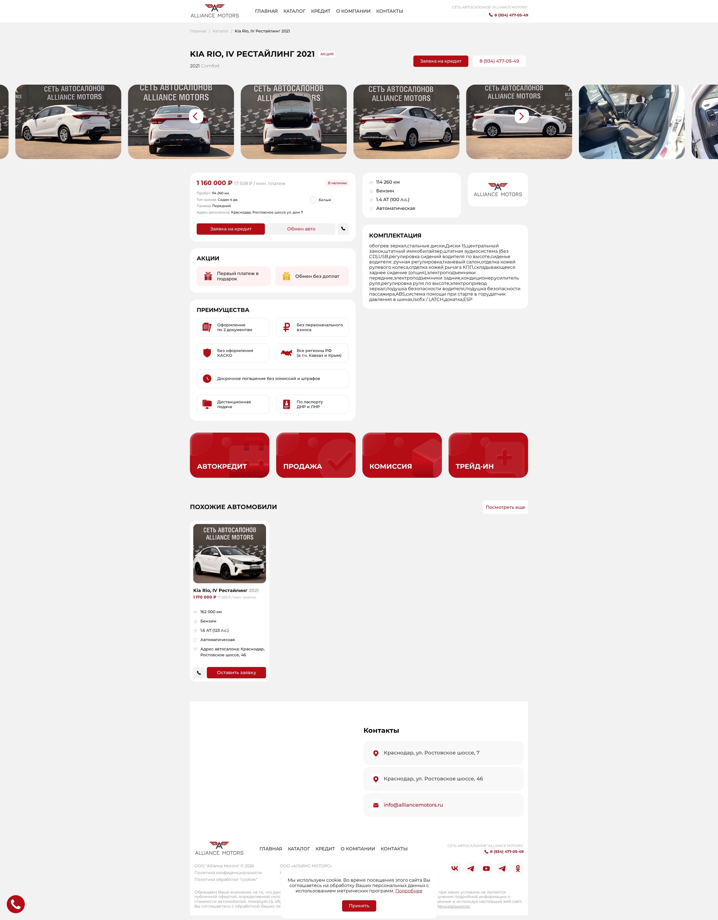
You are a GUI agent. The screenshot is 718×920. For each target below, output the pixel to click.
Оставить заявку (236, 672)
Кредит (321, 11)
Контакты (389, 11)
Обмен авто (301, 229)
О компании (353, 11)
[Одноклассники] (518, 868)
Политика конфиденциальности (228, 872)
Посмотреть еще (505, 507)
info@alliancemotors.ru (413, 805)
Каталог (294, 11)
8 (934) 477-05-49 (499, 61)
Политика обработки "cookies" (225, 879)
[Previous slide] (196, 116)
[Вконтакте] (454, 868)
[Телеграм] (470, 868)
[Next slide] (522, 116)
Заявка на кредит (441, 61)
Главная (266, 11)
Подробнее (408, 890)
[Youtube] (486, 868)
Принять (359, 905)
